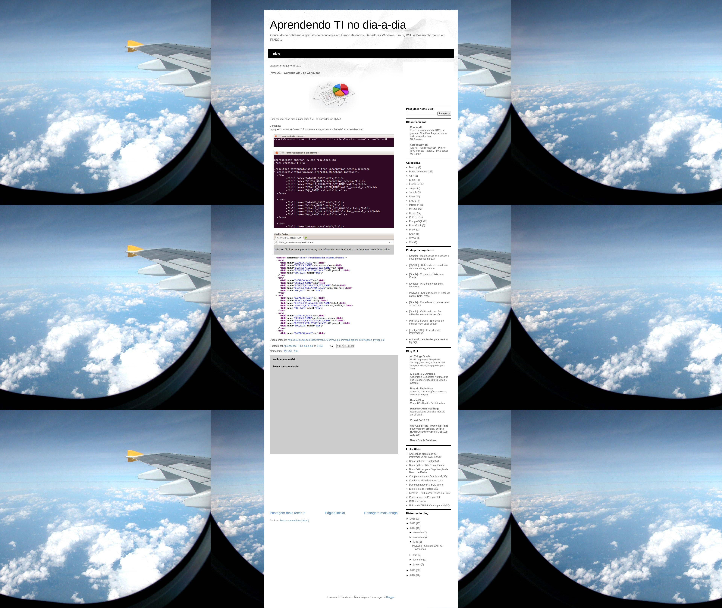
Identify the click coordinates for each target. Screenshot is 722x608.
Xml (296, 351)
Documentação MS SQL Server (426, 484)
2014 (413, 528)
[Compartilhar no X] (345, 346)
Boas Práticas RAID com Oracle (426, 465)
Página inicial (335, 513)
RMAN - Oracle (417, 501)
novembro (419, 537)
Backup (413, 167)
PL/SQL (413, 217)
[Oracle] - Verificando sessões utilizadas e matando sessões (425, 313)
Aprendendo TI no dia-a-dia (338, 24)
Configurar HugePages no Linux (426, 480)
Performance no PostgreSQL (425, 497)
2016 (413, 518)
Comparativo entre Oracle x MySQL (428, 476)
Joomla (413, 192)
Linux (412, 196)
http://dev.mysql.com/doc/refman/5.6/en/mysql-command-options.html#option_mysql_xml (336, 339)
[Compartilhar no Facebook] (349, 346)
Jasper (412, 188)
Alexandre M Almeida (422, 373)
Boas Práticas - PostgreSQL (424, 461)
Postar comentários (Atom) (294, 520)
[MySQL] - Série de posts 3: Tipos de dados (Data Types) (429, 294)
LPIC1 (412, 200)
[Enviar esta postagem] (331, 345)
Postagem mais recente (287, 513)
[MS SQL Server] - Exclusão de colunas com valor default (426, 322)
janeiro (417, 564)
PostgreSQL (415, 221)
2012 (413, 575)
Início (276, 53)
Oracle (412, 213)
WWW (412, 238)
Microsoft (414, 204)
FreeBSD (414, 184)
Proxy (412, 229)
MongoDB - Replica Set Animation (427, 403)
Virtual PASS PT (419, 420)
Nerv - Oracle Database (423, 440)
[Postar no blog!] (342, 346)
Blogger (390, 597)
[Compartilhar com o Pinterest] (352, 346)
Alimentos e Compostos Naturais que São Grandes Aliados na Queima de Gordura (429, 380)
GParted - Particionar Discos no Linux (429, 493)
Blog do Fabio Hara (421, 388)
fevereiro (418, 559)
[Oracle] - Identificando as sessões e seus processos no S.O (429, 257)
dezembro (419, 532)
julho (416, 541)
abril (415, 555)
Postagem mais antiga (381, 513)
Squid (412, 234)
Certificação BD (419, 144)
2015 (413, 523)
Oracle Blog (417, 400)
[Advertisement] (334, 482)
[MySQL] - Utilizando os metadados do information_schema (428, 267)
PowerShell (415, 225)
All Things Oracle (420, 356)
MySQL (288, 351)
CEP (411, 175)
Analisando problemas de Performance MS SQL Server (425, 455)
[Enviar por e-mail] (338, 346)
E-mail (412, 179)
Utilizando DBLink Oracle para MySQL (430, 505)
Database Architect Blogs (424, 408)
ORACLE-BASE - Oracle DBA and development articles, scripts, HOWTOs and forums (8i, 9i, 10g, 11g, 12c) (429, 430)
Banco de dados (418, 171)
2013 (413, 570)
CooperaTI (416, 127)
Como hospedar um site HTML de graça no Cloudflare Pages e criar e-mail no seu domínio (428, 133)
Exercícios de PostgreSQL (423, 488)
